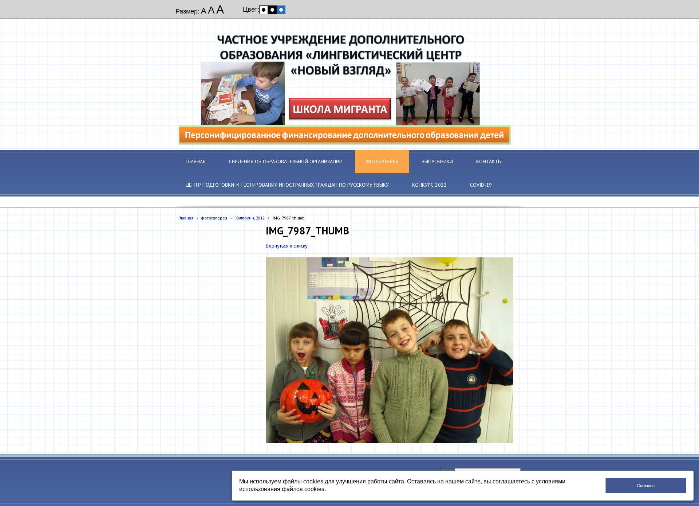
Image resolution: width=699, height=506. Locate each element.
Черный (272, 9)
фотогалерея (214, 218)
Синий (281, 9)
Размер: (187, 11)
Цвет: (251, 9)
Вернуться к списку (287, 245)
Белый (263, 9)
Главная (185, 218)
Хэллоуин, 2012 (250, 218)
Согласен (646, 485)
